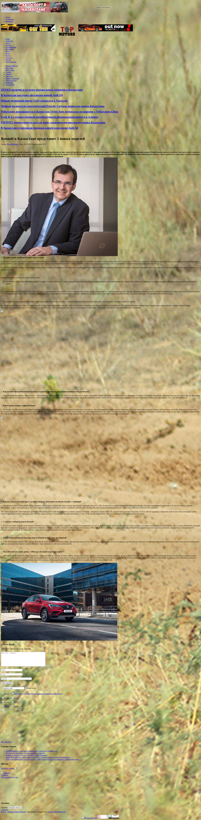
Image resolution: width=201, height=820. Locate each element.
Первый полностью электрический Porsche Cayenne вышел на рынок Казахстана (52, 106)
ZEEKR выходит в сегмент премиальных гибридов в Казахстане (42, 89)
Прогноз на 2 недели (9, 777)
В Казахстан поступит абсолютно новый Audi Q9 (32, 95)
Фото (8, 54)
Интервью (10, 49)
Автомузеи (10, 85)
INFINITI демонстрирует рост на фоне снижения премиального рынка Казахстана (53, 122)
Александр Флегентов (57, 812)
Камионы (9, 83)
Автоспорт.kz (11, 62)
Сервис (8, 72)
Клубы (8, 60)
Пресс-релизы (11, 81)
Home (8, 17)
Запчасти (9, 76)
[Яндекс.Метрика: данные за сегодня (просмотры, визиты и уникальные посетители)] (89, 818)
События (9, 41)
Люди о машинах (12, 78)
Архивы (4, 807)
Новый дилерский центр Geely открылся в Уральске (34, 100)
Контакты (9, 21)
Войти (3, 812)
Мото (8, 51)
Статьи (8, 45)
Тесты (8, 43)
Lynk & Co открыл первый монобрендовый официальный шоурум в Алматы (49, 116)
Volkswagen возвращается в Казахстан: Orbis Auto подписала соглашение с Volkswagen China (59, 111)
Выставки (9, 68)
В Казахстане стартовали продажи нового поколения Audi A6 (39, 127)
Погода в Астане (7, 768)
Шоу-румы (10, 70)
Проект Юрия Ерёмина (17, 812)
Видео (8, 56)
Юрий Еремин (12, 144)
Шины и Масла (12, 66)
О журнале (10, 19)
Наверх (4, 810)
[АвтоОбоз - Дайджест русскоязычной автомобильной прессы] (37, 694)
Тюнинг (9, 74)
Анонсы (9, 58)
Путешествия (11, 47)
